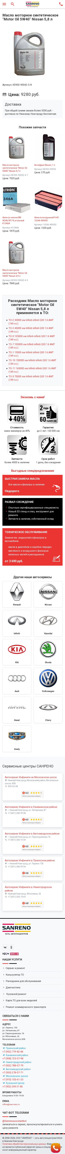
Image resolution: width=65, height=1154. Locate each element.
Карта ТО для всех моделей (21, 1000)
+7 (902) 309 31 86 (12, 1086)
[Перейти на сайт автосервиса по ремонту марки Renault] (17, 594)
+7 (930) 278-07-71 (12, 1072)
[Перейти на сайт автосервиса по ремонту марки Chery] (48, 710)
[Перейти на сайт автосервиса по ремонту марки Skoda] (48, 652)
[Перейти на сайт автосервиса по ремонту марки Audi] (17, 681)
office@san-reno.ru (11, 1104)
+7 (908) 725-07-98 (12, 1058)
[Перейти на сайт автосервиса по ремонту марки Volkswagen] (48, 681)
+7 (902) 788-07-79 (12, 1065)
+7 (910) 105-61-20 (12, 1079)
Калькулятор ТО (15, 974)
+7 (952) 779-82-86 (12, 1051)
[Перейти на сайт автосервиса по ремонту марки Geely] (17, 739)
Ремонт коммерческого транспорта (26, 1007)
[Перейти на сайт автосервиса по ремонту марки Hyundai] (48, 623)
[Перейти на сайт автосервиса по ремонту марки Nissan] (48, 594)
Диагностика (13, 987)
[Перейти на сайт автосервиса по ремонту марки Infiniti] (17, 623)
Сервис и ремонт (15, 968)
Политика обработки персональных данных (24, 1144)
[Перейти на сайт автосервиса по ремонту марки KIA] (17, 652)
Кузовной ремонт (16, 994)
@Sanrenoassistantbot (14, 1121)
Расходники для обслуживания (23, 981)
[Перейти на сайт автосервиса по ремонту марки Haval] (17, 710)
